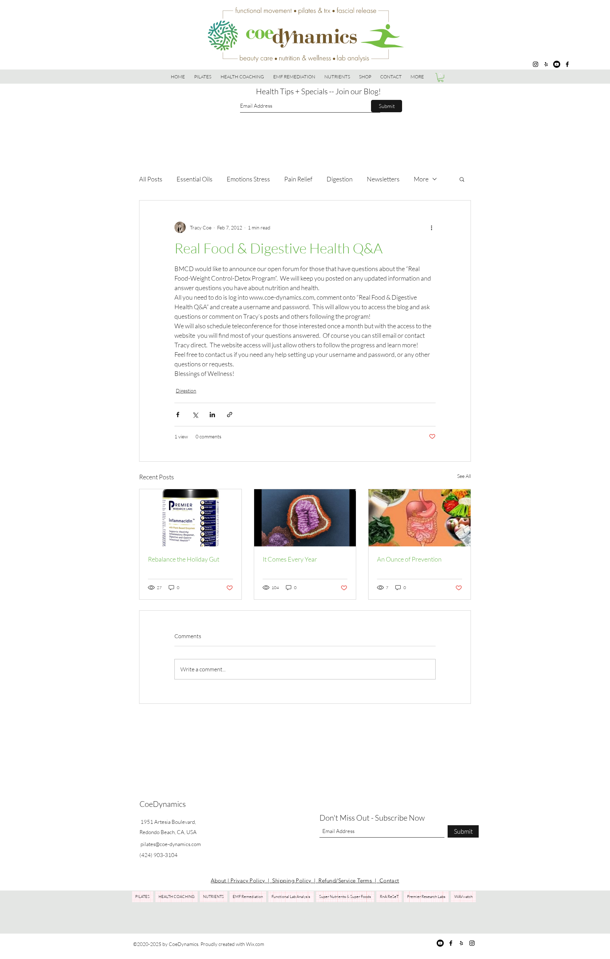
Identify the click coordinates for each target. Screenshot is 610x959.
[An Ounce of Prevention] (420, 517)
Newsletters (383, 179)
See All (464, 476)
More (421, 179)
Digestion (340, 179)
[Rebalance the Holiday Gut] (190, 517)
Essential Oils (195, 179)
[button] (365, 76)
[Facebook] (567, 64)
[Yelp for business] (546, 64)
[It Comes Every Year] (305, 517)
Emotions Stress (248, 179)
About (219, 880)
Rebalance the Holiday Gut (183, 559)
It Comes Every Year (290, 559)
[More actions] (431, 227)
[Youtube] (556, 64)
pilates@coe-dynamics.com (170, 844)
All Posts (150, 179)
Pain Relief (298, 179)
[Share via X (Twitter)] (195, 414)
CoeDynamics (162, 804)
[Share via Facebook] (177, 414)
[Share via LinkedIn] (212, 414)
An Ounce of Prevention (409, 559)
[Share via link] (229, 414)
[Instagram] (535, 64)
